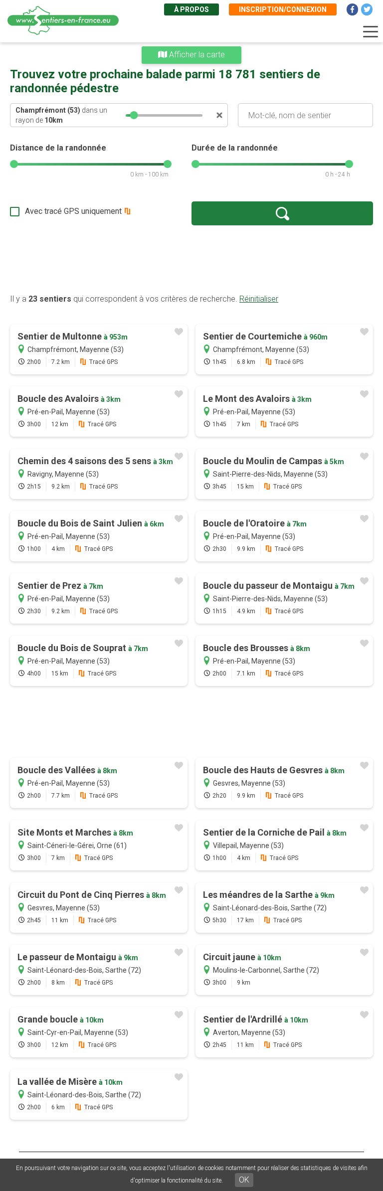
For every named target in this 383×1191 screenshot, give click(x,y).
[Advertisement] (191, 259)
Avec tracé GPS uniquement (73, 211)
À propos (191, 9)
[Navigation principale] (370, 31)
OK (244, 1180)
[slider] (134, 115)
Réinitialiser (258, 299)
